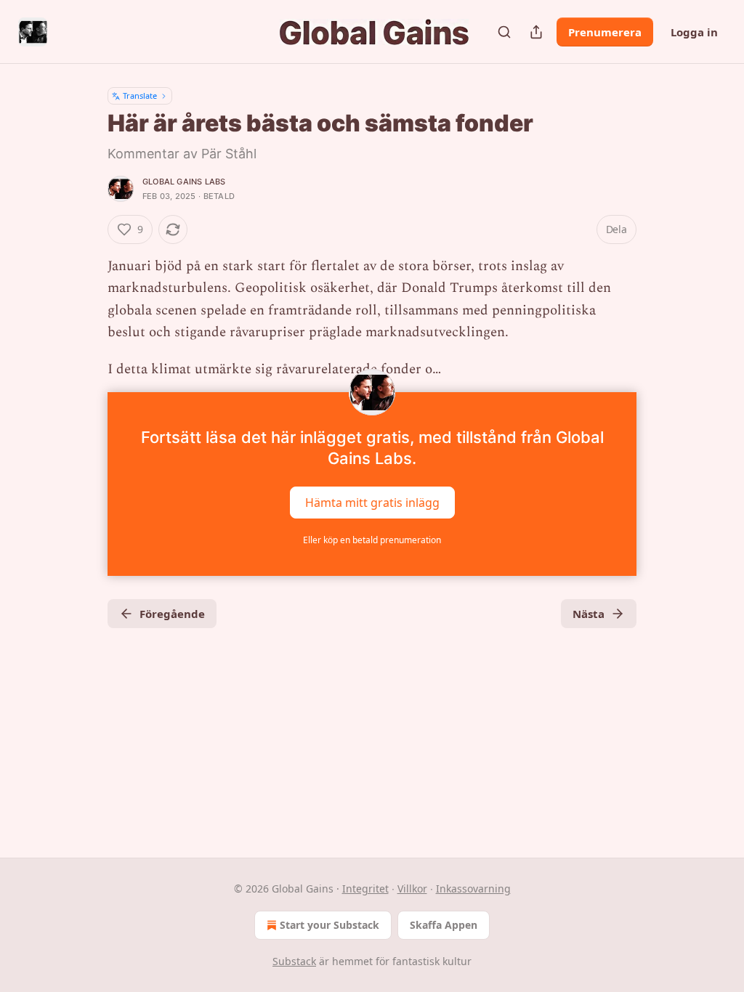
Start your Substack (329, 925)
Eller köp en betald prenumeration (372, 540)
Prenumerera (605, 32)
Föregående (172, 613)
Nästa (588, 613)
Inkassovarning (473, 888)
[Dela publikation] (536, 31)
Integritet (365, 888)
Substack (294, 961)
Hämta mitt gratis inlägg (372, 503)
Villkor (412, 888)
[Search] (504, 31)
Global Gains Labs (183, 181)
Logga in (694, 32)
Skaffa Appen (443, 925)
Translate (140, 95)
